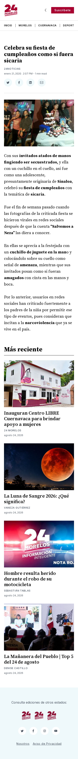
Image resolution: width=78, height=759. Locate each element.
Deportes (70, 25)
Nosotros (23, 743)
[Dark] (46, 10)
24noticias (12, 68)
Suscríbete (62, 10)
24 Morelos (12, 430)
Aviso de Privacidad (47, 743)
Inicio (8, 25)
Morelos (25, 25)
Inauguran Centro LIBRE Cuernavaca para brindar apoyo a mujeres (32, 418)
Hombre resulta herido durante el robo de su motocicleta (30, 579)
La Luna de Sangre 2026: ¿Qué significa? (36, 499)
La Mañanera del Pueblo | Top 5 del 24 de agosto (38, 659)
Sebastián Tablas (17, 590)
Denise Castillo (16, 668)
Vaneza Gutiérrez (17, 507)
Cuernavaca (47, 25)
